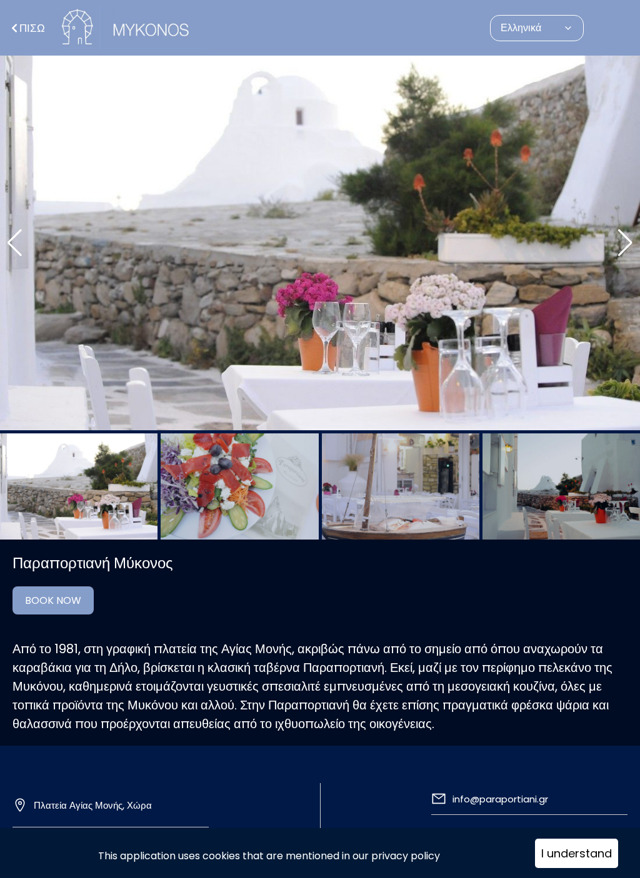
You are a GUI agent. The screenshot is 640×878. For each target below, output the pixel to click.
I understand (576, 853)
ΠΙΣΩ (32, 28)
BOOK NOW (53, 600)
